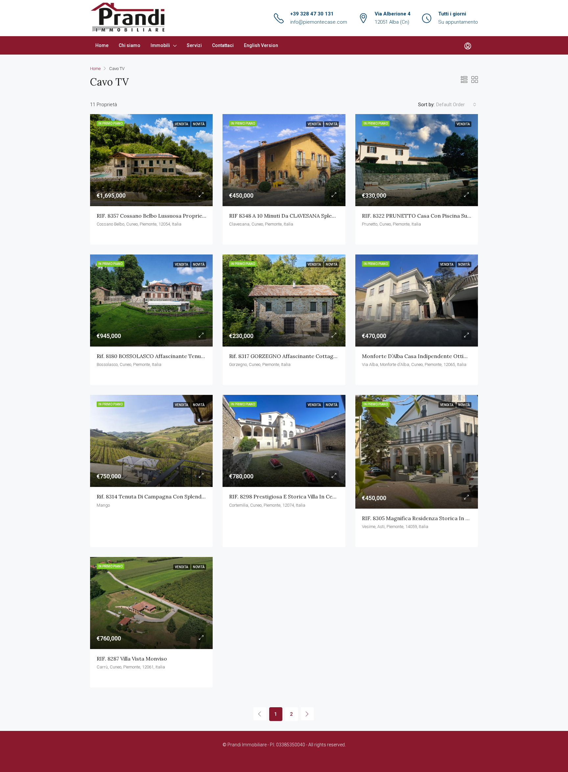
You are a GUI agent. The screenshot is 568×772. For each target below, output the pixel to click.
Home (101, 45)
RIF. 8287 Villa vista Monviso (132, 658)
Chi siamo (129, 45)
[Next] (307, 713)
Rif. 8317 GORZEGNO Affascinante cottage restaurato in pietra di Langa (321, 356)
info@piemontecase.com (318, 22)
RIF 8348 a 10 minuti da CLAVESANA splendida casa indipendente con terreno (329, 215)
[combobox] (456, 104)
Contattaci (223, 45)
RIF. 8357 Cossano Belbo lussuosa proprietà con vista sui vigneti (178, 215)
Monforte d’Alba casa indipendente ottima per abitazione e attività (448, 356)
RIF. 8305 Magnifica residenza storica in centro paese (431, 518)
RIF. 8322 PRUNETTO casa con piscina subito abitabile (431, 215)
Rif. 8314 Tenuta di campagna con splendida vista (160, 496)
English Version (261, 45)
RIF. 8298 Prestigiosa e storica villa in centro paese (294, 496)
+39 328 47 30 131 (312, 14)
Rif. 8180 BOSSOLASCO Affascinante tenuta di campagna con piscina (184, 356)
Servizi (194, 45)
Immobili (160, 45)
